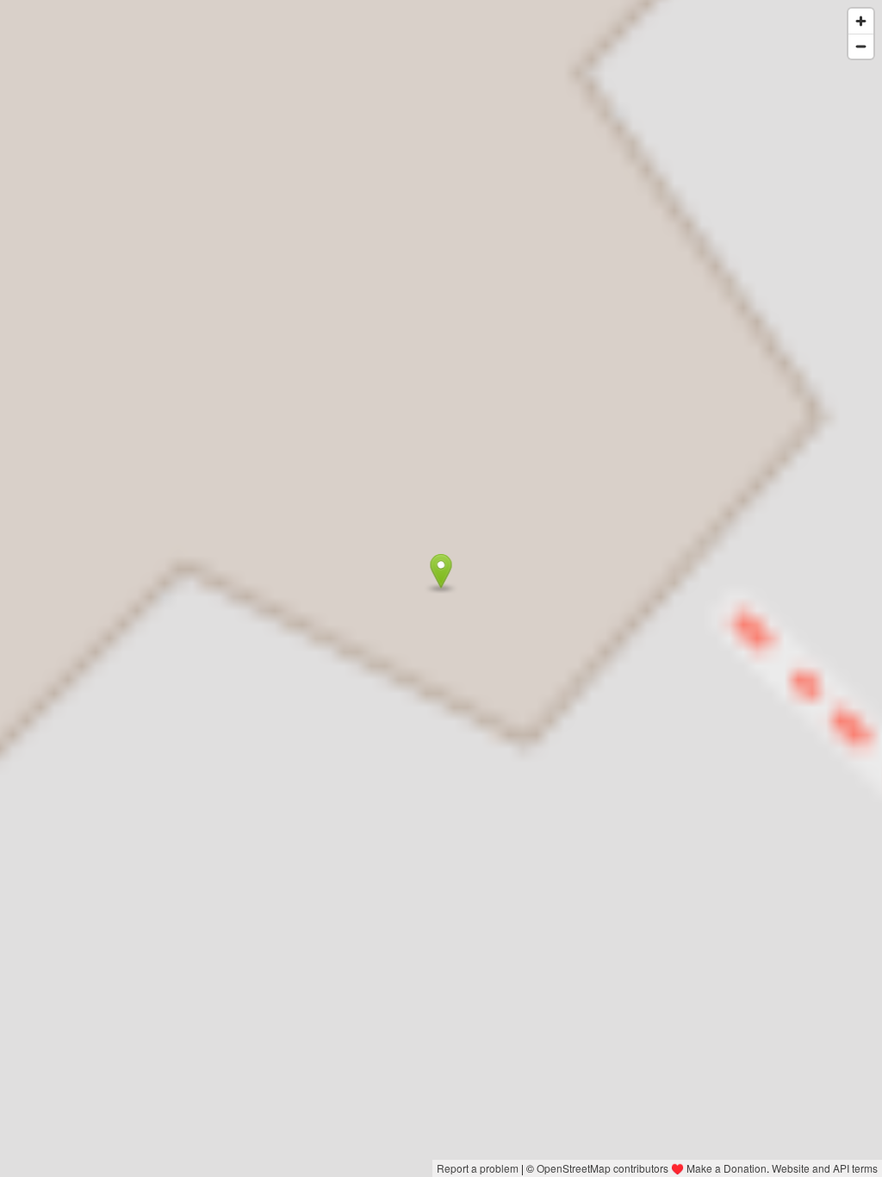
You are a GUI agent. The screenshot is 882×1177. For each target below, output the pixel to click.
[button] (441, 571)
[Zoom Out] (860, 46)
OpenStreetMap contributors (602, 1168)
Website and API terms (825, 1168)
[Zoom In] (860, 21)
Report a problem (478, 1168)
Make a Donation (726, 1168)
